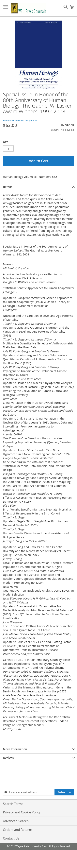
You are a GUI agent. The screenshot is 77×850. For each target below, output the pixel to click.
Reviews (8, 757)
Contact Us (11, 838)
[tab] (38, 187)
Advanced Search (16, 821)
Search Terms (13, 804)
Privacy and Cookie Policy (21, 812)
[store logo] (28, 8)
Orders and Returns (18, 829)
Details (7, 187)
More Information (15, 749)
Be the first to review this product (20, 120)
